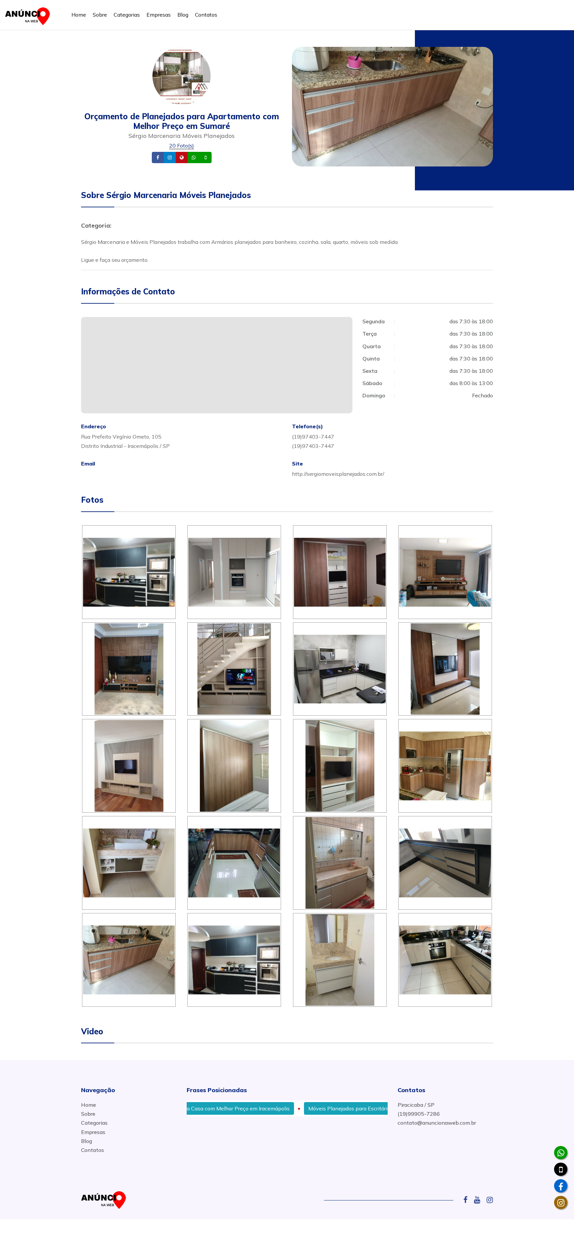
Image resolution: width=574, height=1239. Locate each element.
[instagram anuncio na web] (490, 1199)
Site (192, 157)
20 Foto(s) (181, 145)
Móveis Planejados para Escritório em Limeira (317, 1108)
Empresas (158, 14)
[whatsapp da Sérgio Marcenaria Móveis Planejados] (560, 1152)
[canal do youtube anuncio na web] (479, 1199)
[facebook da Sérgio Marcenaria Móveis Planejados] (560, 1185)
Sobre (100, 14)
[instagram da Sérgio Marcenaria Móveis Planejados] (560, 1202)
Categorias (127, 14)
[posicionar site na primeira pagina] (29, 14)
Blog (182, 14)
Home (78, 14)
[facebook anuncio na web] (468, 1199)
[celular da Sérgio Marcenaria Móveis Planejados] (560, 1169)
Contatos (206, 14)
